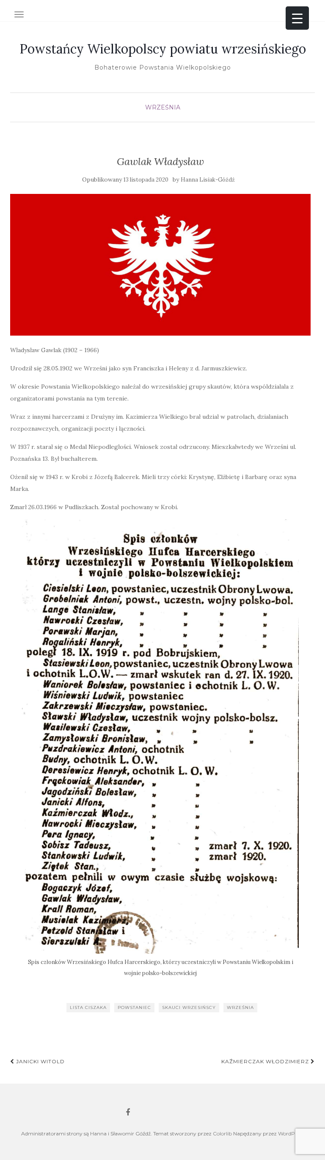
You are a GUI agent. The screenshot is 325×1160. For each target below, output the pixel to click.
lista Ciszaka (88, 1007)
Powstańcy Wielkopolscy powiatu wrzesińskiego (162, 48)
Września (162, 107)
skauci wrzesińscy (189, 1007)
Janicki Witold (39, 1061)
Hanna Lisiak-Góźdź (208, 179)
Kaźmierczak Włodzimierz (266, 1061)
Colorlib (222, 1133)
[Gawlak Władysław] (160, 265)
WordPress (291, 1133)
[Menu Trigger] (297, 18)
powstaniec (134, 1007)
